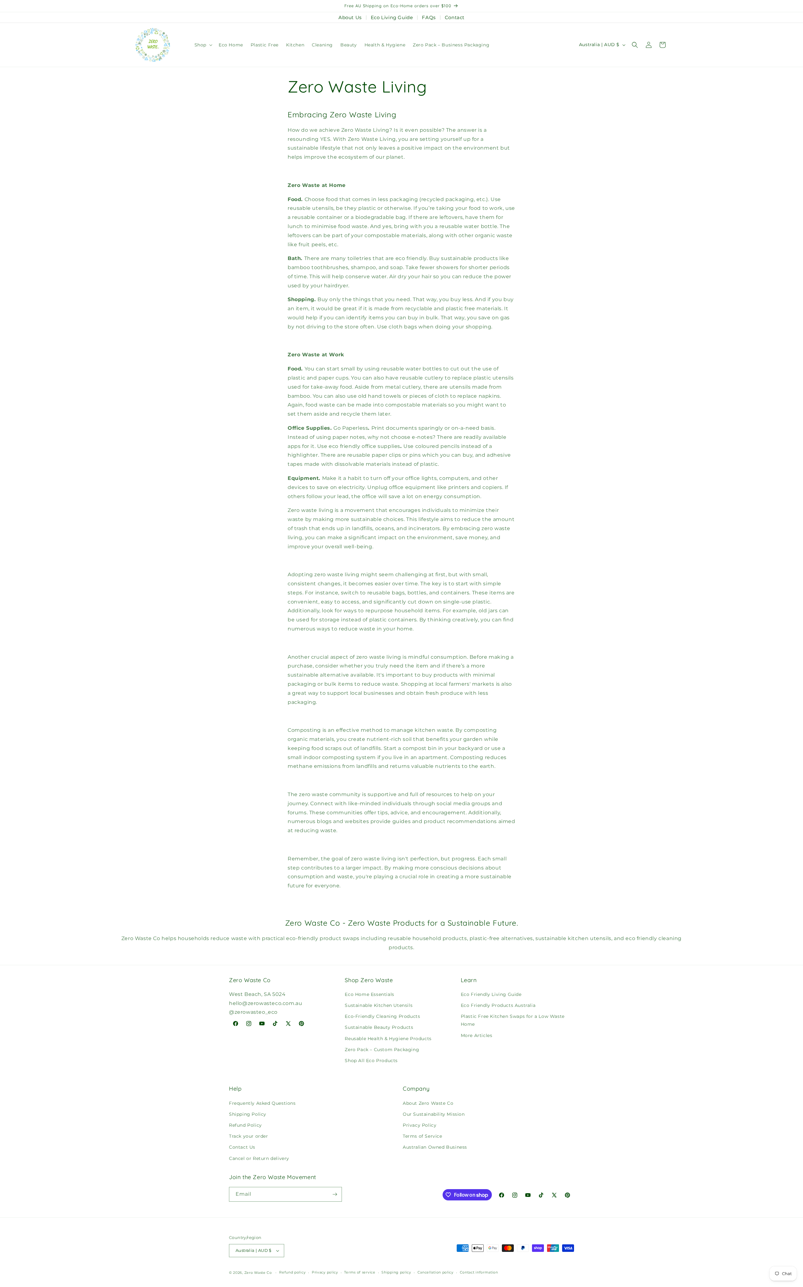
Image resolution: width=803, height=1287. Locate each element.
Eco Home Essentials (369, 994)
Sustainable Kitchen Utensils (378, 1005)
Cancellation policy (435, 1272)
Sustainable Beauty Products (379, 1027)
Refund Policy (245, 1125)
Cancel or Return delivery (259, 1158)
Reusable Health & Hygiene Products (388, 1038)
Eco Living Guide (392, 17)
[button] (203, 44)
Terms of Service (422, 1136)
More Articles (476, 1035)
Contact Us (242, 1147)
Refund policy (292, 1272)
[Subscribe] (335, 1194)
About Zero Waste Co (428, 1103)
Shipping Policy (247, 1114)
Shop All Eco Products (371, 1060)
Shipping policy (396, 1272)
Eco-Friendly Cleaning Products (382, 1016)
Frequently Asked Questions (262, 1103)
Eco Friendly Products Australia (498, 1005)
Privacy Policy (419, 1125)
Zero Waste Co (258, 1272)
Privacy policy (325, 1272)
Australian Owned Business (435, 1147)
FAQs (428, 17)
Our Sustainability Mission (434, 1114)
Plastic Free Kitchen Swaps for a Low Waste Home (513, 1020)
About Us (350, 17)
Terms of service (359, 1272)
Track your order (248, 1136)
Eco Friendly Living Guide (491, 994)
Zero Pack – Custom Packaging (382, 1049)
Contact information (479, 1272)
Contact (455, 17)
